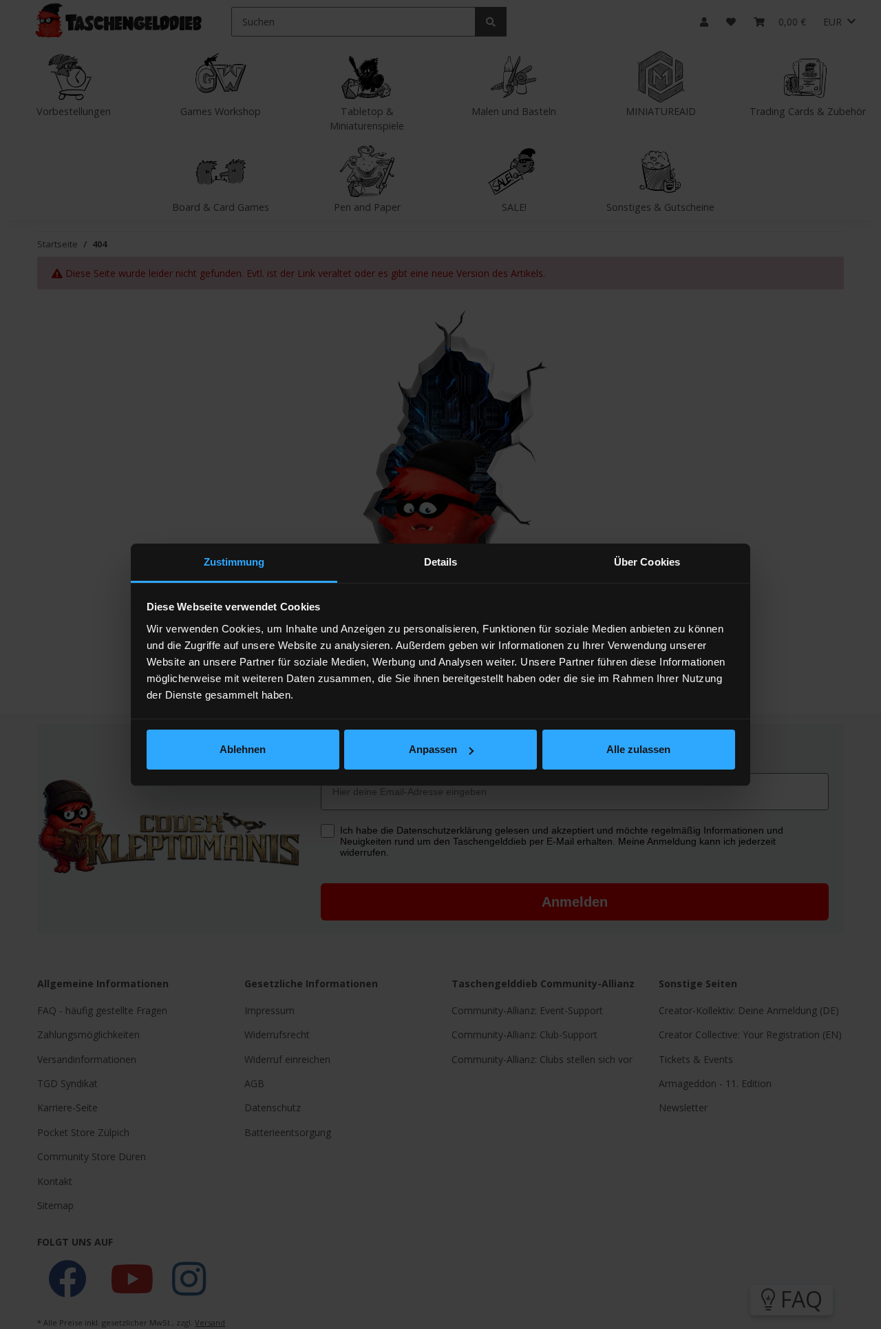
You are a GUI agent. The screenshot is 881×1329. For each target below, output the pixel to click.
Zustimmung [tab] (234, 562)
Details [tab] (441, 562)
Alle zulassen (638, 749)
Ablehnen (243, 749)
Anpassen (433, 749)
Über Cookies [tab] (647, 562)
